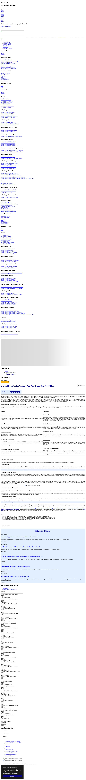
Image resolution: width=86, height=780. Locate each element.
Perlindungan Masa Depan (6, 102)
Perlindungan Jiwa (4, 98)
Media (2, 86)
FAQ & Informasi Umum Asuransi (8, 63)
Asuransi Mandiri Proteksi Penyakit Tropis (10, 123)
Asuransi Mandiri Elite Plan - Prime (8, 141)
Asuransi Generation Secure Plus (8, 117)
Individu (2, 53)
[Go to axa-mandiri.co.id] (43, 33)
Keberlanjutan (4, 78)
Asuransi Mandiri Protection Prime (8, 168)
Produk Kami (6, 731)
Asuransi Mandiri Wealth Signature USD (9, 145)
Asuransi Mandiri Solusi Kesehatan (8, 122)
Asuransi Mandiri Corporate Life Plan (9, 189)
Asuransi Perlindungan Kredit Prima (8, 167)
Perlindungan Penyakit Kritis (7, 101)
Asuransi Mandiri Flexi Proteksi (7, 114)
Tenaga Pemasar (4, 80)
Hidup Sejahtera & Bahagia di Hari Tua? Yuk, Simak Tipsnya (15, 576)
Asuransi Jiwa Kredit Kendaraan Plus (8, 165)
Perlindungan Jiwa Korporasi (7, 183)
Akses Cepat (5, 733)
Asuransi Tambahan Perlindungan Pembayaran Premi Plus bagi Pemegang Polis (17, 178)
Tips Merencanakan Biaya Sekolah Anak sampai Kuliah (16, 469)
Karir (2, 77)
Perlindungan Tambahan (6, 107)
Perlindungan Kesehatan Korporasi (8, 184)
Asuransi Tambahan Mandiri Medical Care (10, 174)
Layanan (2, 13)
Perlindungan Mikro (5, 104)
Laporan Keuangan (5, 79)
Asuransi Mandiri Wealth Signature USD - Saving (11, 151)
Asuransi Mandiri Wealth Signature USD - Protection (12, 150)
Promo (2, 18)
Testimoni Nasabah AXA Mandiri (8, 67)
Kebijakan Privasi (15, 773)
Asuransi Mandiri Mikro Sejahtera (8, 157)
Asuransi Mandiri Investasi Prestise (8, 143)
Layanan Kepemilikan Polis (6, 62)
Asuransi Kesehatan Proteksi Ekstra (8, 124)
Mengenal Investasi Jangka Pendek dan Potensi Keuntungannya (15, 566)
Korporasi (3, 54)
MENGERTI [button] (12, 776)
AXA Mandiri (6, 739)
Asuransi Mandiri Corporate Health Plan (9, 197)
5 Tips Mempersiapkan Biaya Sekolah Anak (14, 501)
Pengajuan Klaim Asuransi (6, 59)
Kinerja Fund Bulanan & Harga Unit (8, 68)
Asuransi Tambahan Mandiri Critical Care (9, 173)
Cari (27, 37)
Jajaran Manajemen (5, 74)
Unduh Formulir (4, 64)
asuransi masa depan (17, 508)
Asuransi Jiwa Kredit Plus (6, 164)
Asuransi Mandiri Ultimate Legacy (8, 144)
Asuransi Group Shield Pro (6, 192)
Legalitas (5, 736)
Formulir (2, 16)
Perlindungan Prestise (5, 103)
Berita (2, 21)
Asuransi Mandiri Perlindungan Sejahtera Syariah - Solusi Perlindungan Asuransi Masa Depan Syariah (45, 508)
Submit (2, 725)
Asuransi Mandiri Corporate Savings (8, 191)
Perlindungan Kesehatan (6, 100)
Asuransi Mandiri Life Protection (8, 112)
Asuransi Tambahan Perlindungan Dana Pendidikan (12, 175)
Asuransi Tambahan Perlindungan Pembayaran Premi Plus (13, 177)
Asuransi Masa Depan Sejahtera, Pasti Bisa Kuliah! (11, 136)
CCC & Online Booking (6, 66)
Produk (2, 11)
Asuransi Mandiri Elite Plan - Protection (9, 116)
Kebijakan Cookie (6, 773)
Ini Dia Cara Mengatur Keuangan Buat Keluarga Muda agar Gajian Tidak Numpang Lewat (22, 556)
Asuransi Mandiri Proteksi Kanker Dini (9, 130)
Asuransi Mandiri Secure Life (7, 113)
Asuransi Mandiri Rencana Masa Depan (9, 163)
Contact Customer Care (5, 26)
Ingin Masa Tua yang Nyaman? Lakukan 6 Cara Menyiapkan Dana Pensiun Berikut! (20, 546)
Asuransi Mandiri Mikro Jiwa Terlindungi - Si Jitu (11, 158)
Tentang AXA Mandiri (5, 73)
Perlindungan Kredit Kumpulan (7, 106)
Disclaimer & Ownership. (9, 762)
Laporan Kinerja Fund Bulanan (10, 589)
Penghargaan (3, 76)
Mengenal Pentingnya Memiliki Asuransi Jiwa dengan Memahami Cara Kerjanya (19, 536)
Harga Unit (5, 588)
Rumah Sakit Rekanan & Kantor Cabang (9, 61)
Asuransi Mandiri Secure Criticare (8, 131)
